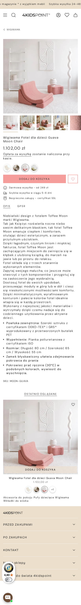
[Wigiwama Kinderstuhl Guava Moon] (25, 168)
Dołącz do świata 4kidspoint (27, 576)
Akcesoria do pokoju (17, 497)
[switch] (8, 580)
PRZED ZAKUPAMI (17, 524)
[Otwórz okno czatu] (8, 597)
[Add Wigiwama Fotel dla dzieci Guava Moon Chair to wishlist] (73, 404)
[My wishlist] (67, 15)
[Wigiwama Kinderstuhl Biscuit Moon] (16, 168)
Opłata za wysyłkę (17, 154)
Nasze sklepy (14, 563)
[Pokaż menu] (5, 15)
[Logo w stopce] (13, 513)
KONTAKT (11, 550)
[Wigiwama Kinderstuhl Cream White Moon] (7, 168)
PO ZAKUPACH (15, 537)
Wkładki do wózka (16, 500)
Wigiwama (62, 497)
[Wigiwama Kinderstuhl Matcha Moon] (34, 168)
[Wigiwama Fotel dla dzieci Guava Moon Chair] (40, 437)
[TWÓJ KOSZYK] (75, 15)
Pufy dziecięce (44, 497)
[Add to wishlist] (73, 179)
